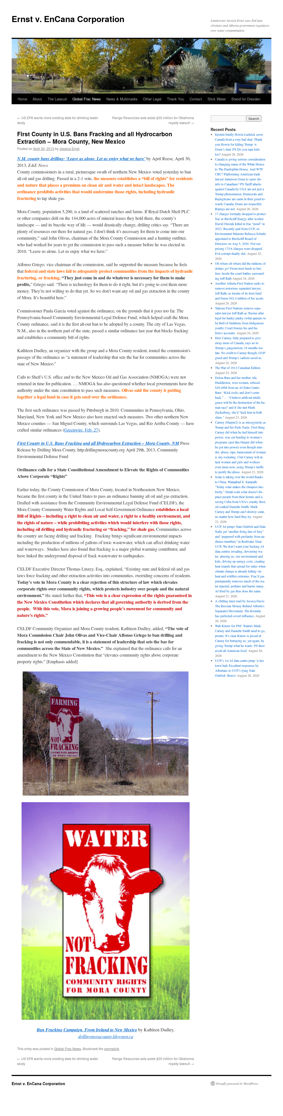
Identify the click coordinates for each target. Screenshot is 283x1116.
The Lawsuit (57, 98)
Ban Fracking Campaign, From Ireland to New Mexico (87, 1030)
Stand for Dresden (245, 98)
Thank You (175, 98)
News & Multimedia (121, 98)
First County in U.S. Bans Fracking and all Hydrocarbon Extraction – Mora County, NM (98, 443)
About (37, 98)
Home (22, 98)
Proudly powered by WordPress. (237, 1083)
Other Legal (152, 98)
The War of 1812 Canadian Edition (237, 367)
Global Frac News (86, 98)
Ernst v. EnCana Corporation (68, 19)
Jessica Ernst (69, 148)
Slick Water (217, 98)
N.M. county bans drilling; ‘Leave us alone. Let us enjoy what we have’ (81, 159)
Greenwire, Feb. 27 (81, 430)
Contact (196, 98)
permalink (111, 1048)
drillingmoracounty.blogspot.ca (105, 1036)
